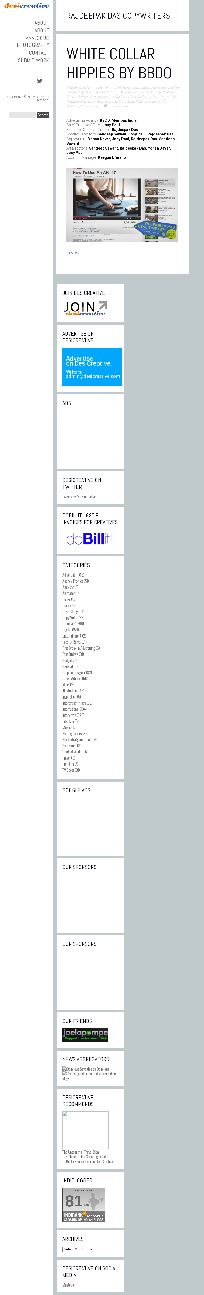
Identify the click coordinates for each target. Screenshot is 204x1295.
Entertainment (71, 636)
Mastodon (68, 1285)
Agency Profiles (72, 581)
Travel (66, 758)
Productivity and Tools (77, 739)
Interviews (69, 715)
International (70, 709)
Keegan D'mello (90, 97)
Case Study (70, 611)
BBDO (146, 87)
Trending (68, 764)
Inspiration (69, 697)
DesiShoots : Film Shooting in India (85, 1157)
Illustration (69, 690)
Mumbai (108, 97)
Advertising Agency (127, 87)
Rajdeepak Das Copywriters (156, 97)
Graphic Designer (73, 672)
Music (66, 727)
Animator (68, 593)
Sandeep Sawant (126, 101)
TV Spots (68, 770)
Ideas (65, 684)
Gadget (67, 660)
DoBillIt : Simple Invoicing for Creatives (88, 1161)
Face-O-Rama (71, 642)
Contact (39, 52)
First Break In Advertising (78, 648)
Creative (101, 87)
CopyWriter (70, 617)
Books (66, 599)
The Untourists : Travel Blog (80, 1152)
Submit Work (33, 60)
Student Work (71, 751)
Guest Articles (71, 678)
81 (74, 1201)
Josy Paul (83, 92)
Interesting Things (74, 703)
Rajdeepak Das (125, 97)
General (67, 666)
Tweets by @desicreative (79, 496)
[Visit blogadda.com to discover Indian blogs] (90, 1078)
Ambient (68, 587)
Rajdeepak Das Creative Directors (89, 101)
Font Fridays (70, 654)
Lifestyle (68, 721)
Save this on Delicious (94, 1069)
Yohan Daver (89, 106)
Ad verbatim (70, 575)
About (42, 22)
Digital (66, 630)
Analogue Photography (33, 41)
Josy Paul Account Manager (111, 92)
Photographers (72, 733)
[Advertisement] (90, 436)
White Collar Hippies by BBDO (119, 63)
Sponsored (69, 745)
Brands (66, 605)
